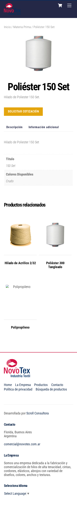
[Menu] (69, 5)
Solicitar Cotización (23, 111)
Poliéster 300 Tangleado (55, 265)
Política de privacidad (18, 389)
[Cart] (60, 5)
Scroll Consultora (37, 413)
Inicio (7, 27)
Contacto (57, 385)
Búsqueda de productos (51, 389)
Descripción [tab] (14, 127)
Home (8, 385)
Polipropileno (20, 327)
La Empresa (23, 385)
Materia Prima (22, 27)
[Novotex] (12, 13)
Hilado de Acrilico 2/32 (20, 263)
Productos (41, 385)
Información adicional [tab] (44, 127)
